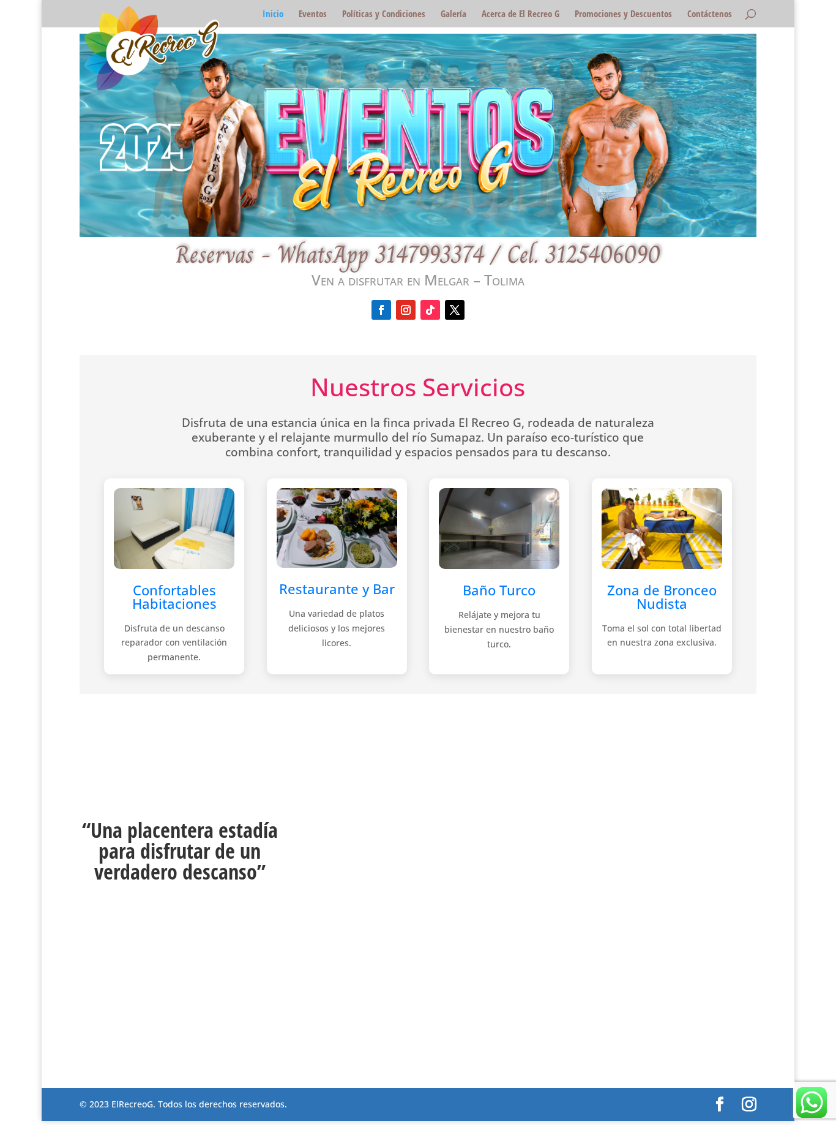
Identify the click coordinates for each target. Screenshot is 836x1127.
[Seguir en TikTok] (430, 310)
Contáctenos (709, 14)
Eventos (313, 14)
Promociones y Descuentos (623, 14)
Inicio (273, 14)
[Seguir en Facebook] (381, 310)
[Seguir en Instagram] (406, 310)
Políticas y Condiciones (383, 14)
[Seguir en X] (455, 310)
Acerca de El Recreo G (520, 14)
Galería (453, 14)
